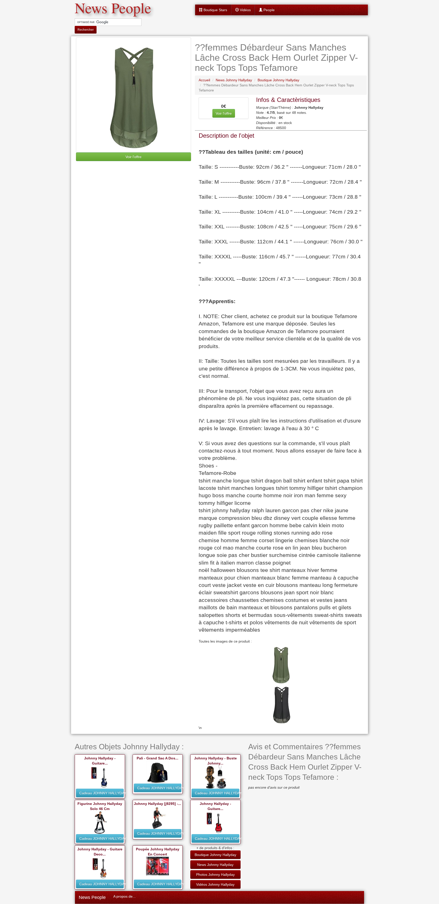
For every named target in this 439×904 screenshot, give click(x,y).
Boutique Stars (214, 10)
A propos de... (124, 896)
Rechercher (85, 30)
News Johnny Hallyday (215, 865)
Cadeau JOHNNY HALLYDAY (101, 793)
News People (92, 897)
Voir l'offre (134, 157)
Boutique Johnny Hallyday (215, 855)
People (268, 10)
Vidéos (245, 10)
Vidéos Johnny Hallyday (215, 884)
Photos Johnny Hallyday (215, 874)
